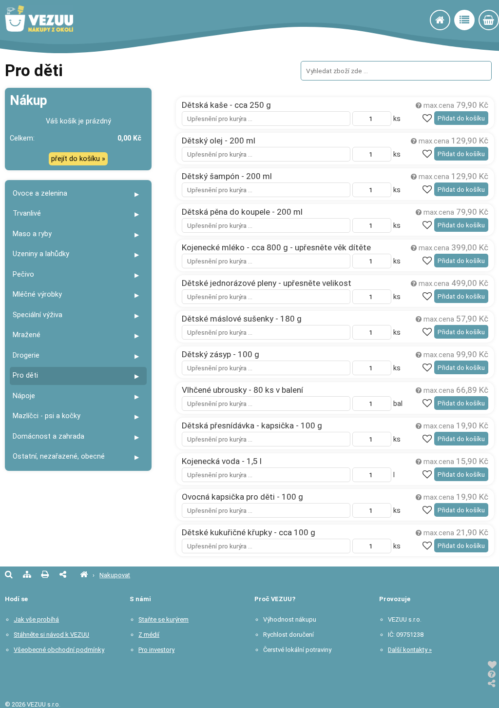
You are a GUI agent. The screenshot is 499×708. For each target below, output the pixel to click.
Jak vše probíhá (36, 619)
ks (396, 119)
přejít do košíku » (78, 159)
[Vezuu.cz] (84, 575)
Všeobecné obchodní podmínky (59, 649)
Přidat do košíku (461, 118)
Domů (449, 21)
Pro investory (156, 649)
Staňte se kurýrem (163, 619)
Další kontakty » (410, 649)
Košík (498, 21)
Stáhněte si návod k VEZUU (51, 634)
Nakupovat (474, 21)
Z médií (148, 634)
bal (397, 404)
